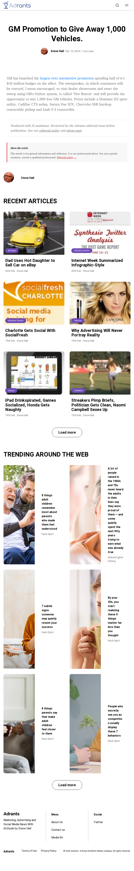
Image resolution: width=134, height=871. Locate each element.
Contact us (58, 829)
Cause (11, 390)
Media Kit (57, 837)
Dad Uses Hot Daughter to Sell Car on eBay (30, 262)
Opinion (78, 320)
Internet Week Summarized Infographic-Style (97, 262)
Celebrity (78, 390)
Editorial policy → (66, 157)
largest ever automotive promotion (67, 78)
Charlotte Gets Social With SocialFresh (30, 332)
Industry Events (82, 250)
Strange (12, 250)
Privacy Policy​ (48, 850)
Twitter (98, 822)
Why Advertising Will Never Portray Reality (97, 332)
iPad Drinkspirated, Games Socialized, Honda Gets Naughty (30, 405)
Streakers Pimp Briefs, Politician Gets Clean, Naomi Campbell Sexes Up (98, 405)
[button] (127, 5)
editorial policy (49, 130)
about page (74, 130)
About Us (57, 822)
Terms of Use (29, 850)
